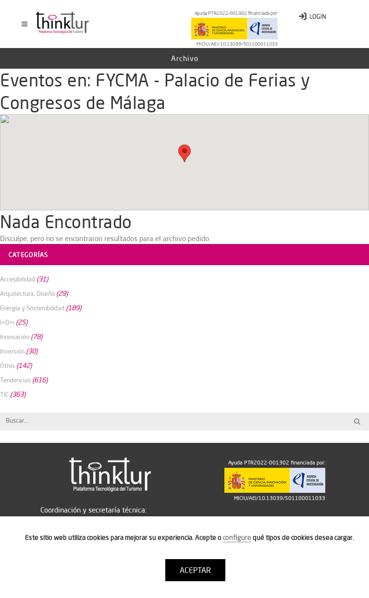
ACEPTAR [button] (195, 570)
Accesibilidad (17, 279)
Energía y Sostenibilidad (32, 308)
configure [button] (237, 537)
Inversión (12, 351)
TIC (4, 394)
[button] (184, 153)
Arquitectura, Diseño (27, 293)
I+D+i (7, 322)
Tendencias (15, 380)
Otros (7, 365)
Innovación (14, 337)
